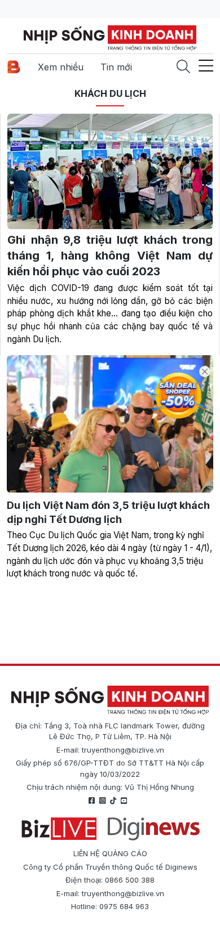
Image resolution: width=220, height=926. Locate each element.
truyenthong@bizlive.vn (123, 749)
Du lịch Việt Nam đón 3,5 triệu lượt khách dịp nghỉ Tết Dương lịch (108, 512)
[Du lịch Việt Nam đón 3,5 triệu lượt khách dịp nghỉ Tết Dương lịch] (110, 424)
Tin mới (116, 67)
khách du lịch (110, 93)
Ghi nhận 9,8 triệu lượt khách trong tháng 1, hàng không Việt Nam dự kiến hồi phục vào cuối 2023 (110, 255)
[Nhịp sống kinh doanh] (110, 700)
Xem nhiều (60, 67)
